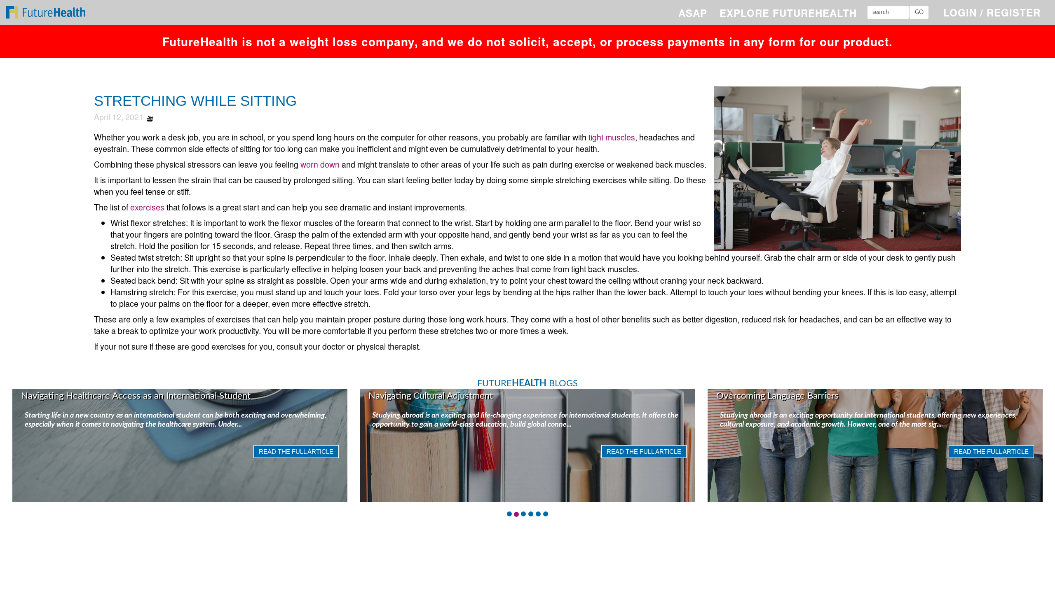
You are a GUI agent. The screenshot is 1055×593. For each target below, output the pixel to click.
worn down (320, 164)
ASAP (692, 13)
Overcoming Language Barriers (777, 395)
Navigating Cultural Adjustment (430, 395)
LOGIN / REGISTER (992, 12)
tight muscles (611, 137)
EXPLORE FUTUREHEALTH (788, 13)
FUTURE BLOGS (527, 383)
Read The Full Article (296, 451)
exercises (147, 207)
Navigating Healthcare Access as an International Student (136, 395)
